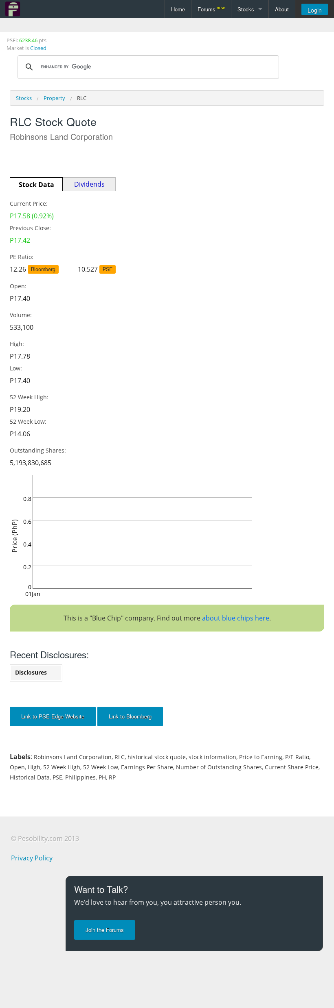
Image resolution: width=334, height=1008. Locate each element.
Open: (18, 286)
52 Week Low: (28, 421)
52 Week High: (29, 397)
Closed (38, 48)
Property (54, 98)
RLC (81, 98)
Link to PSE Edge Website (52, 716)
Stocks (245, 9)
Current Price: (29, 203)
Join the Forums (105, 930)
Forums (211, 8)
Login (315, 10)
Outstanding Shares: (38, 450)
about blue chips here (235, 618)
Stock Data (36, 184)
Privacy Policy (32, 857)
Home (178, 9)
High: (17, 344)
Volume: (21, 315)
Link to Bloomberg (130, 716)
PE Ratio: (21, 257)
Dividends (89, 184)
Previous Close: (30, 228)
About (282, 9)
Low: (16, 368)
